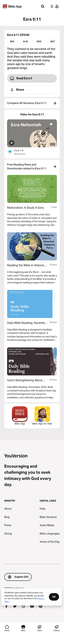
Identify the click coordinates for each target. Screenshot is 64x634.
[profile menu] (54, 6)
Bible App (20, 423)
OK (54, 596)
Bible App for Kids (42, 423)
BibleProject (19, 154)
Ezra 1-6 (21, 150)
